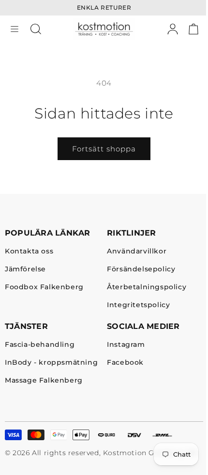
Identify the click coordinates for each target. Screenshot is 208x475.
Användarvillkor (136, 252)
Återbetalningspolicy (146, 287)
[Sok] (35, 29)
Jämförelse (25, 270)
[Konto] (172, 29)
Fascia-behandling (39, 345)
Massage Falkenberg (44, 381)
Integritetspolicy (138, 305)
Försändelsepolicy (141, 270)
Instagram (126, 345)
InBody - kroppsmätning (51, 363)
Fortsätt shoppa (104, 148)
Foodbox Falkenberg (44, 287)
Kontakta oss (29, 252)
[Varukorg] (193, 29)
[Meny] (14, 29)
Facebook (125, 363)
